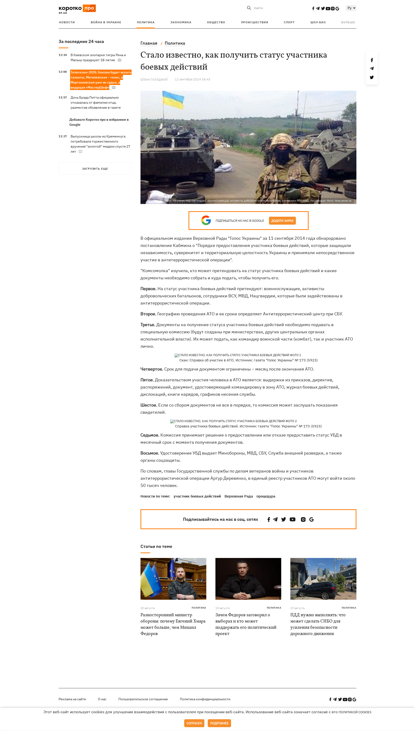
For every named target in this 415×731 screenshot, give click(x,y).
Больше (348, 22)
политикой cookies (355, 712)
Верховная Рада (239, 496)
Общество (216, 22)
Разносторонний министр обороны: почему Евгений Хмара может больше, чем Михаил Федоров (173, 624)
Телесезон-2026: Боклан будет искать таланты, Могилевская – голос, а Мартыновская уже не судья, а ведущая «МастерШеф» (101, 80)
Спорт (289, 22)
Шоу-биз (318, 22)
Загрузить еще (95, 168)
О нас (102, 699)
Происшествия (254, 22)
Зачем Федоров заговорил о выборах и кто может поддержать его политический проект (245, 624)
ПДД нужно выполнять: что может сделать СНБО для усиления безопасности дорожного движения (318, 624)
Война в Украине (106, 22)
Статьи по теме (156, 546)
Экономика (181, 22)
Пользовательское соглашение (143, 699)
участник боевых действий (197, 496)
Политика (146, 22)
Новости (67, 22)
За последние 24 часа (81, 41)
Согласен (194, 723)
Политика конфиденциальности (205, 699)
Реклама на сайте (72, 699)
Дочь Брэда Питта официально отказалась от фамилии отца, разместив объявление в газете (96, 102)
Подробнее (219, 723)
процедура (265, 496)
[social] (313, 8)
